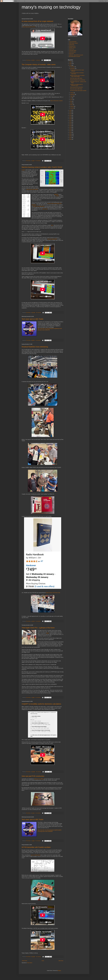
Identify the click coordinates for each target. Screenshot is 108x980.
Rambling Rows (72, 46)
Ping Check (71, 53)
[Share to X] (47, 60)
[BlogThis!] (46, 60)
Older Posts (61, 960)
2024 (70, 65)
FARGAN (56, 194)
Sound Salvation (72, 52)
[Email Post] (42, 60)
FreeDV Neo (71, 49)
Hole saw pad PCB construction (33, 776)
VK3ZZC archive (72, 47)
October (72, 92)
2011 (70, 130)
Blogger (59, 970)
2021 (70, 113)
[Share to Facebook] (49, 60)
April (71, 103)
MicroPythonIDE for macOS (74, 56)
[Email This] (44, 60)
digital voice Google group (38, 206)
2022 (70, 112)
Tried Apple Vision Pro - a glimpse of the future (38, 628)
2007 (70, 137)
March (71, 104)
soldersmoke (71, 44)
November (72, 68)
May (71, 101)
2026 (70, 61)
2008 (70, 135)
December (72, 66)
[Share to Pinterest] (50, 60)
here (52, 225)
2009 (70, 134)
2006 (70, 139)
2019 (70, 117)
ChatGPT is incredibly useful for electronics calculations (41, 704)
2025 (70, 63)
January (72, 108)
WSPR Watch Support (73, 43)
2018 (70, 118)
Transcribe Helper (72, 50)
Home (43, 960)
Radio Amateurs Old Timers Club (53, 592)
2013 (70, 127)
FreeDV (23, 169)
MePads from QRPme (39, 778)
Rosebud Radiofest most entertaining (35, 347)
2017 (70, 120)
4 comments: (38, 60)
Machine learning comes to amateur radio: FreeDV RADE (42, 167)
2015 (70, 123)
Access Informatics (72, 41)
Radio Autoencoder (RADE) (32, 189)
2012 (70, 129)
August (71, 96)
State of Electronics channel (56, 100)
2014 (70, 125)
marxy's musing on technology (51, 7)
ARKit (47, 633)
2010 (70, 132)
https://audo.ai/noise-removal (29, 26)
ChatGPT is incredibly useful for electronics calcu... (76, 85)
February (72, 106)
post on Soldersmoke (35, 855)
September (72, 94)
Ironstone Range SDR (52, 239)
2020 (70, 115)
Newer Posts (24, 960)
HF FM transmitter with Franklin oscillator (36, 847)
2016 (70, 122)
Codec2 (57, 195)
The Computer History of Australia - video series (39, 64)
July (71, 97)
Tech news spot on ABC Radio (32, 319)
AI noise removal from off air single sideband (37, 21)
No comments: (38, 160)
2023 (70, 110)
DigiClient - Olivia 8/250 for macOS (76, 55)
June (71, 99)
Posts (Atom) (29, 962)
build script (45, 208)
